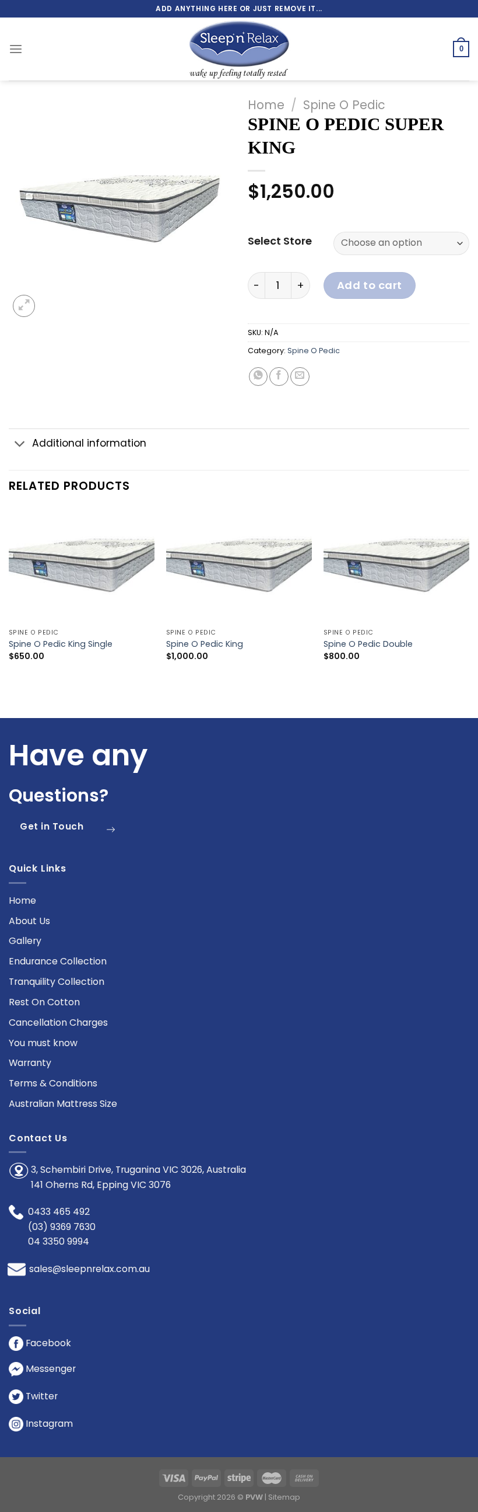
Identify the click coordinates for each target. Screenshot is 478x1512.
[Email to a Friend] (300, 376)
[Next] (468, 594)
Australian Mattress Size (63, 1103)
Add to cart (369, 285)
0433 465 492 (59, 1211)
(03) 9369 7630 (62, 1227)
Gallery (25, 940)
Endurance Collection (58, 961)
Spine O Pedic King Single (61, 644)
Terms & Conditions (53, 1083)
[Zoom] (24, 306)
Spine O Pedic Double (368, 644)
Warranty (30, 1062)
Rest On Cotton (44, 1002)
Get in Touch (51, 826)
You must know (43, 1043)
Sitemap (284, 1497)
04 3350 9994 (58, 1241)
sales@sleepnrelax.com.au (89, 1269)
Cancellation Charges (58, 1022)
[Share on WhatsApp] (258, 376)
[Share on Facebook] (279, 376)
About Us (29, 921)
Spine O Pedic (344, 104)
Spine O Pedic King (204, 644)
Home (266, 104)
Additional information (89, 443)
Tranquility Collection (56, 981)
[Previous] (9, 594)
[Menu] (16, 49)
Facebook (47, 1343)
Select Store (280, 241)
